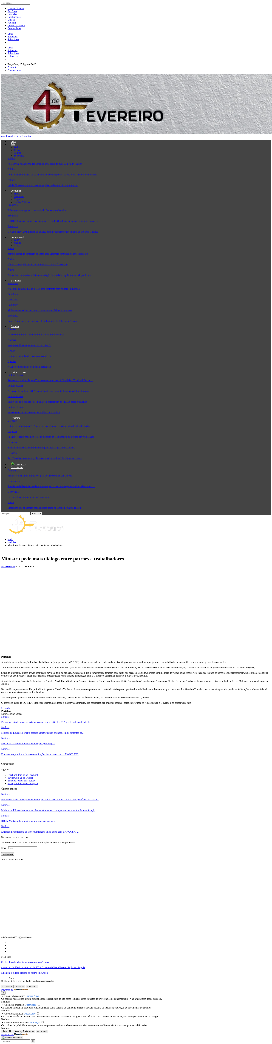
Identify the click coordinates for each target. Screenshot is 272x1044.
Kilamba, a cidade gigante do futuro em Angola (24, 972)
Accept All (32, 986)
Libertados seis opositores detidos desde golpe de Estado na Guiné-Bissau (44, 507)
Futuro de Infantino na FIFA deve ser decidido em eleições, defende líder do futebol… (50, 426)
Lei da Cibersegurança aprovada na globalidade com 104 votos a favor (43, 185)
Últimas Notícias (16, 8)
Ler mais (5, 708)
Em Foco (12, 11)
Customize (7, 986)
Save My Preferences (24, 1031)
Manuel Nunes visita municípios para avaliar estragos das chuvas (40, 475)
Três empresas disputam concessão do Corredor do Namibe (37, 210)
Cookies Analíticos (13, 1013)
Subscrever (8, 854)
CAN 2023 (20, 464)
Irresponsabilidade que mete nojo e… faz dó (29, 345)
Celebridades (14, 17)
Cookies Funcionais (14, 1004)
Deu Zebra (13, 299)
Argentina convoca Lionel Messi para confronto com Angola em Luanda (44, 288)
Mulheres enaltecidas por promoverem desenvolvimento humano (40, 310)
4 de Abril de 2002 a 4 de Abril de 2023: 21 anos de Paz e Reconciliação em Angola (43, 967)
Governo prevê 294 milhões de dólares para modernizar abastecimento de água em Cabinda (53, 231)
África (17, 245)
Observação (31, 1004)
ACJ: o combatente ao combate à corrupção (29, 366)
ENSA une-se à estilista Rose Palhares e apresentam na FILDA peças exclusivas (47, 401)
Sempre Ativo (32, 996)
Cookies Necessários (14, 996)
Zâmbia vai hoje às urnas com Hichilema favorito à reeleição (38, 264)
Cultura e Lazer (18, 372)
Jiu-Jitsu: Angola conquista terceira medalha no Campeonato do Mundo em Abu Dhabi (51, 436)
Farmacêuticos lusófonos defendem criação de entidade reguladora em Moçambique (49, 275)
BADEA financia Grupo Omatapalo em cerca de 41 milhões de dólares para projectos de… (53, 221)
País (13, 144)
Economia (16, 190)
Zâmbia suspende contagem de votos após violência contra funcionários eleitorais (48, 253)
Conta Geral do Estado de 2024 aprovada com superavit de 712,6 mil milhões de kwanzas (52, 174)
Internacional (17, 237)
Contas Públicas (22, 202)
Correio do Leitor (16, 25)
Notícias (12, 340)
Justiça (17, 150)
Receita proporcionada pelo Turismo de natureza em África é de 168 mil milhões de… (50, 380)
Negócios (18, 199)
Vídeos (11, 19)
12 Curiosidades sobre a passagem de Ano (28, 497)
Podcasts (12, 22)
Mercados (19, 196)
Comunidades (14, 28)
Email (4, 848)
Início (13, 141)
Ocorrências (17, 467)
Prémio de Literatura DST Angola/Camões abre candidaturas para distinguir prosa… (49, 391)
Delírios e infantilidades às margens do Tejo (29, 356)
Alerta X (12, 67)
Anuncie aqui (14, 70)
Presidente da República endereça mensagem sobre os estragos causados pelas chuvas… (51, 486)
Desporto (15, 418)
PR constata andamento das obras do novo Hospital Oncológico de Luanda (45, 164)
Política (17, 152)
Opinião (15, 326)
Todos (17, 147)
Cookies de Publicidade (16, 1022)
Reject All (19, 986)
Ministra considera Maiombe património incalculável (34, 412)
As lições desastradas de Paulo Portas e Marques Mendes (36, 334)
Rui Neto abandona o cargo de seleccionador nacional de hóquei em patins (45, 458)
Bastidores (16, 280)
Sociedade (19, 155)
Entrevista (12, 14)
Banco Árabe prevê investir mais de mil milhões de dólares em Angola (42, 321)
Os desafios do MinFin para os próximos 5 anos (25, 962)
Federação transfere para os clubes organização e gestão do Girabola (41, 447)
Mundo (17, 242)
